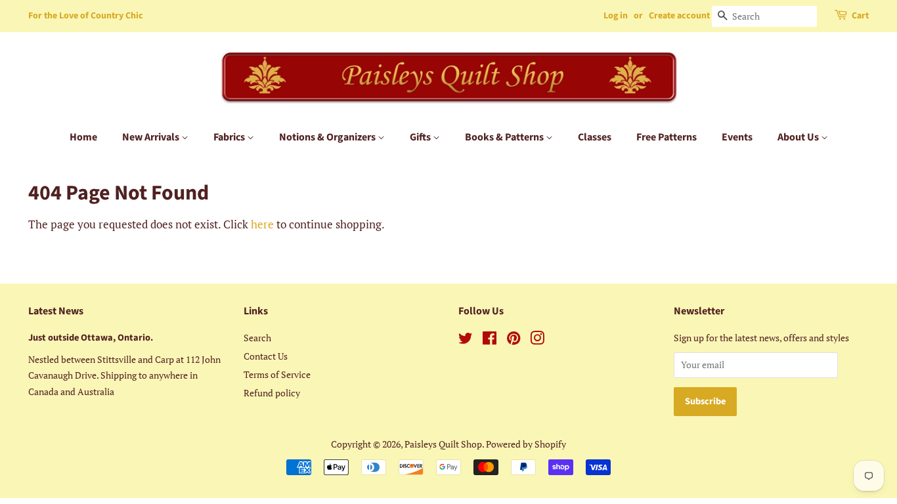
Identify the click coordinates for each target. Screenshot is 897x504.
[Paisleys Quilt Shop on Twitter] (465, 340)
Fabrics (230, 137)
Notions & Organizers (328, 137)
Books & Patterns (505, 137)
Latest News (55, 311)
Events (737, 137)
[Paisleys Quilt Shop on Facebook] (489, 340)
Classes (594, 137)
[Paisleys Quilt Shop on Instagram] (537, 340)
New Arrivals (151, 137)
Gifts (421, 137)
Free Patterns (666, 137)
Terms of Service (277, 374)
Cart (860, 15)
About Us (799, 137)
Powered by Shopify (526, 444)
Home (83, 137)
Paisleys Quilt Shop (443, 444)
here (262, 224)
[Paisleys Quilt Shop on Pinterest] (513, 340)
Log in (615, 15)
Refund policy (272, 393)
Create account (679, 15)
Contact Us (266, 356)
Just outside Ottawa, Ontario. (90, 338)
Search (257, 337)
